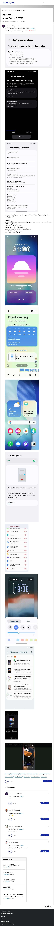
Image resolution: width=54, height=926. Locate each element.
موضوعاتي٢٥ (36, 776)
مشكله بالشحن (7, 872)
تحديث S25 (6, 887)
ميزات (45, 776)
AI (8, 774)
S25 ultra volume (8, 880)
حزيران (27, 776)
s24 (31, 774)
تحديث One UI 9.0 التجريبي (11, 865)
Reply (44, 802)
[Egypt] (8, 2)
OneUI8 (24, 774)
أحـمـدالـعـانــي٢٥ (45, 774)
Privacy (3, 916)
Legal (2, 919)
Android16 (15, 774)
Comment (47, 781)
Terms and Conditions (7, 913)
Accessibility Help (5, 911)
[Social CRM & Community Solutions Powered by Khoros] (48, 906)
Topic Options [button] (49, 14)
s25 (37, 774)
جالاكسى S (33, 28)
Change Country (5, 921)
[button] (49, 26)
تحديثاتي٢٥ (19, 776)
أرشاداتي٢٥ (10, 776)
